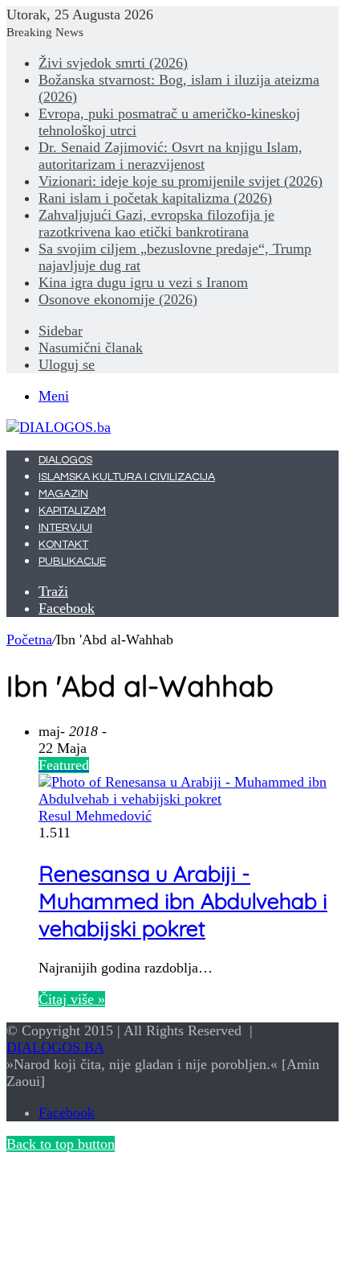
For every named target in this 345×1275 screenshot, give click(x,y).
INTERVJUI (65, 527)
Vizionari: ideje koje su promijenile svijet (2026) (181, 181)
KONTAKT (63, 544)
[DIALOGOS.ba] (58, 427)
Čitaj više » (72, 999)
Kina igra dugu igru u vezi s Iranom (143, 282)
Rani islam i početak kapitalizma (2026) (155, 198)
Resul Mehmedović (95, 816)
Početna (29, 639)
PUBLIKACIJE (72, 561)
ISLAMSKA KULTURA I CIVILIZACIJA (127, 477)
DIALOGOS (65, 460)
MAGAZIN (63, 494)
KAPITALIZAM (72, 510)
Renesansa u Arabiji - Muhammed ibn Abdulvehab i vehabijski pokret (183, 901)
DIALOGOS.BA (55, 1047)
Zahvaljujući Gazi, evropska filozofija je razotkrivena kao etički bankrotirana (156, 223)
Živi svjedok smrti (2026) (113, 63)
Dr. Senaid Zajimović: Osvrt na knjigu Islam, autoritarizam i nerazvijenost (170, 155)
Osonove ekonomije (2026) (118, 299)
